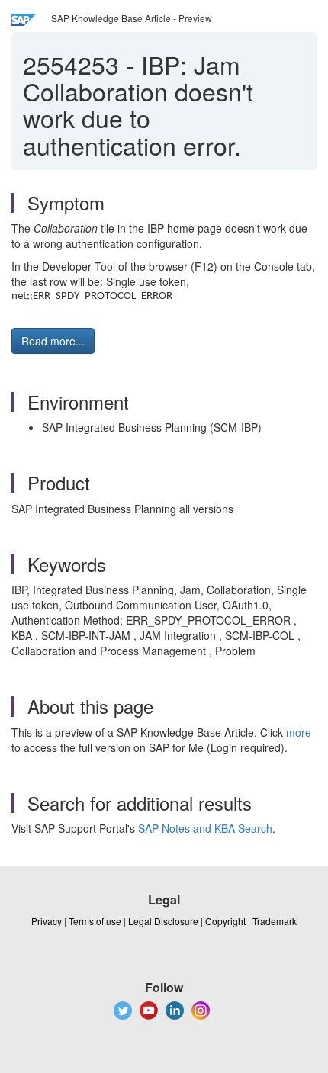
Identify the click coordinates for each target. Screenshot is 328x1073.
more (298, 732)
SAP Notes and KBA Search (205, 828)
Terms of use (95, 920)
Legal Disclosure (163, 920)
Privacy (46, 920)
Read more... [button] (53, 341)
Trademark (274, 920)
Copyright (225, 920)
